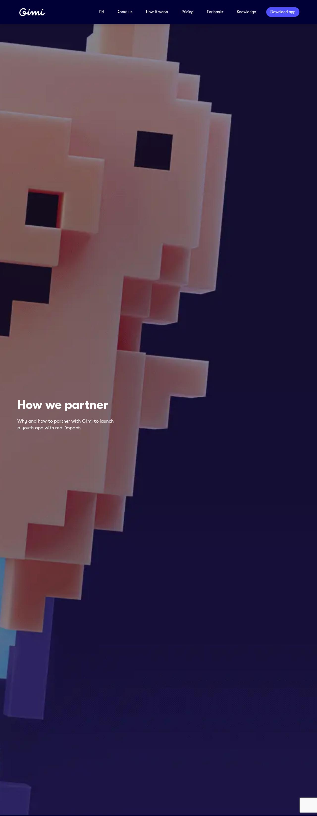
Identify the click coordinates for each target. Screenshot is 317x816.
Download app (282, 12)
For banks (215, 12)
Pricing (187, 12)
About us (124, 12)
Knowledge (246, 12)
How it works (157, 12)
